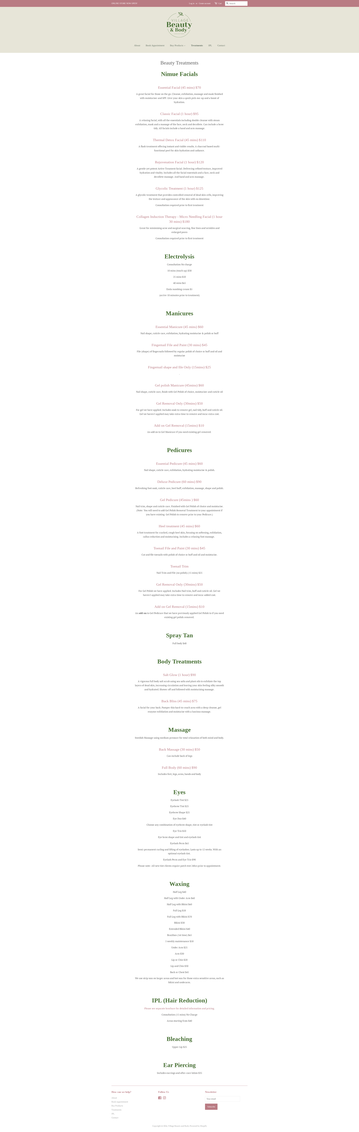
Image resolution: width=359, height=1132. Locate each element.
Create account (204, 3)
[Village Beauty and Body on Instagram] (164, 1098)
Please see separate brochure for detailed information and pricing (179, 1008)
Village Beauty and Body (178, 1126)
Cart (220, 3)
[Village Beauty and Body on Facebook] (159, 1098)
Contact (221, 45)
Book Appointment (155, 45)
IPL (210, 45)
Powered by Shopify (198, 1126)
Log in (191, 3)
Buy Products (177, 45)
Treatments (197, 45)
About (137, 45)
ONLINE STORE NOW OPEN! (124, 3)
